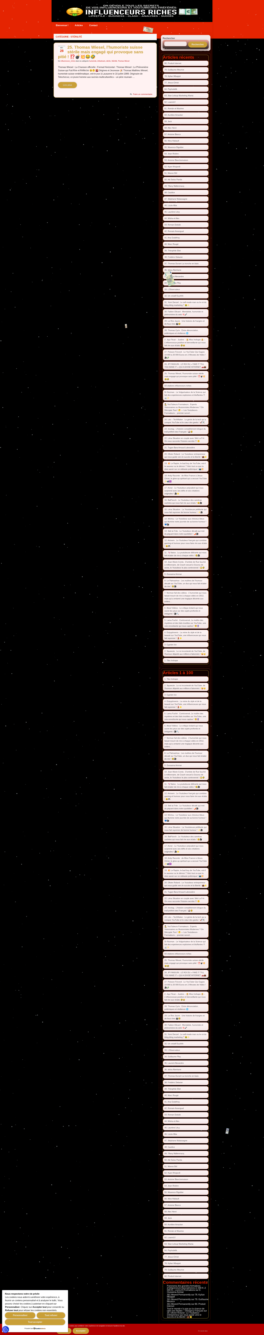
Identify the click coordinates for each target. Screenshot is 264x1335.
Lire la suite (67, 85)
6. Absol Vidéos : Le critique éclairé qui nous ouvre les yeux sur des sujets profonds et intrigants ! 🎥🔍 (183, 611)
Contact (93, 25)
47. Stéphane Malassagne (175, 199)
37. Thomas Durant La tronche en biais (181, 263)
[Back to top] (257, 1328)
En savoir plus (203, 1331)
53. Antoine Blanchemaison (176, 160)
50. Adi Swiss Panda (173, 179)
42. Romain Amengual (174, 231)
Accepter (81, 1331)
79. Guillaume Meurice (174, 70)
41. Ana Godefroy (172, 238)
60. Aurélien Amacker (173, 115)
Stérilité (114, 61)
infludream (101, 61)
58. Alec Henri (170, 128)
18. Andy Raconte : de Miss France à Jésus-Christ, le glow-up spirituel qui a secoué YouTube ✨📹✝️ (185, 478)
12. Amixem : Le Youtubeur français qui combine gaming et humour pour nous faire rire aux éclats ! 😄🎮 (185, 543)
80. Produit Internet (172, 63)
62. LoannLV (169, 102)
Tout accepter (35, 1322)
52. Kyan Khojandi (172, 166)
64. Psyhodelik (170, 89)
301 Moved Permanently (179, 1294)
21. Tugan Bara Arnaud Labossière (179, 447)
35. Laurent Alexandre (174, 276)
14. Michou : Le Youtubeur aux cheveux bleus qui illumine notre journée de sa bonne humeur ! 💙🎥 (185, 522)
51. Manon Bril (170, 173)
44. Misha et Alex (171, 218)
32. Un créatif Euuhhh (173, 296)
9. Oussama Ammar (173, 574)
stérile (108, 61)
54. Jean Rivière (171, 154)
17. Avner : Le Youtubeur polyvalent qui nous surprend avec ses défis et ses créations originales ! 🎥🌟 (183, 491)
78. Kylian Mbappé (172, 76)
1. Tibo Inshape (171, 660)
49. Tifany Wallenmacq (174, 186)
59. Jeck (168, 121)
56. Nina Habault (171, 141)
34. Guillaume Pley (172, 283)
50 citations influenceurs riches (177, 386)
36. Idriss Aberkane (172, 270)
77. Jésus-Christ (171, 83)
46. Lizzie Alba (170, 205)
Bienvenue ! (62, 25)
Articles (79, 25)
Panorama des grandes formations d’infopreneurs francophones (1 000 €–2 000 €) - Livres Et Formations (186, 1288)
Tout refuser (51, 1315)
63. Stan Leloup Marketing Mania (178, 95)
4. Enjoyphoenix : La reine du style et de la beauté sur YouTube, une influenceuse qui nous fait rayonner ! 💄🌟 (185, 635)
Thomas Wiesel (124, 61)
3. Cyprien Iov (170, 645)
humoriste (93, 61)
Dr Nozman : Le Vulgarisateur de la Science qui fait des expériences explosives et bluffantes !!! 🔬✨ (185, 395)
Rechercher (169, 38)
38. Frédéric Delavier (173, 257)
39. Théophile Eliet (172, 250)
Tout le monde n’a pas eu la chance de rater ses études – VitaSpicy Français (185, 1310)
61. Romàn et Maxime (174, 108)
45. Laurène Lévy (172, 212)
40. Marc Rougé (171, 244)
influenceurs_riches (68, 61)
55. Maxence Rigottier (174, 147)
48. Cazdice (169, 192)
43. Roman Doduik (172, 225)
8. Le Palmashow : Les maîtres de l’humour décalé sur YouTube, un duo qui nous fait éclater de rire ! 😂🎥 (185, 583)
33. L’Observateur (172, 289)
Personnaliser (20, 1315)
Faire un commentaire (142, 94)
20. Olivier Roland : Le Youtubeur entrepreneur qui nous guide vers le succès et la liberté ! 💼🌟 (184, 1315)
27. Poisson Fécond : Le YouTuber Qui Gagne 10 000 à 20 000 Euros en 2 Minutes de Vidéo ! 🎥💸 (185, 355)
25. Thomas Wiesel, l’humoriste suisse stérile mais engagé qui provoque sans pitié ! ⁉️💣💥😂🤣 (100, 52)
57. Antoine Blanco (172, 134)
